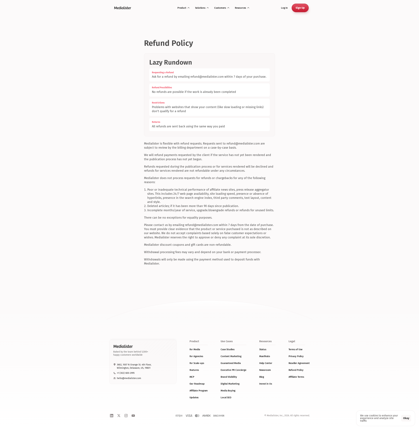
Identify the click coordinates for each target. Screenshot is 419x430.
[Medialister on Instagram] (126, 415)
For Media (195, 349)
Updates (194, 397)
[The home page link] (123, 8)
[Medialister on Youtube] (133, 415)
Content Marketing (231, 356)
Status (262, 349)
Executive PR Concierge (233, 370)
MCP (192, 376)
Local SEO (226, 397)
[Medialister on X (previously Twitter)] (119, 415)
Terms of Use (296, 349)
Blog (261, 376)
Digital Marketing (230, 383)
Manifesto (264, 356)
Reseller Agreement (299, 363)
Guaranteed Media (231, 363)
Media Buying (228, 390)
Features (194, 370)
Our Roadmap (197, 383)
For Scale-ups (197, 363)
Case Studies (228, 349)
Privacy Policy (296, 356)
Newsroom (265, 370)
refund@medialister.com (207, 76)
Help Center (265, 363)
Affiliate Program (199, 390)
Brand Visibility (229, 376)
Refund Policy (296, 370)
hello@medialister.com (129, 378)
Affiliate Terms (296, 376)
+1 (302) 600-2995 (126, 373)
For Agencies (196, 356)
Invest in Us (265, 383)
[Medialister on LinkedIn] (111, 415)
